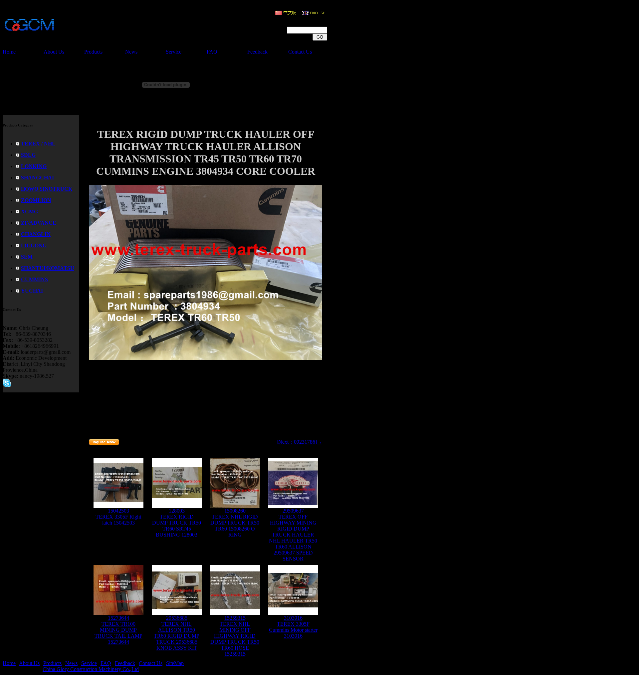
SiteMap (175, 663)
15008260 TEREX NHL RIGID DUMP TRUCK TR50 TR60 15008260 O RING (234, 523)
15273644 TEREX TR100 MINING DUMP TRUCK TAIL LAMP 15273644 (118, 630)
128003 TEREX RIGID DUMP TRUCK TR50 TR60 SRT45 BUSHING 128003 (176, 523)
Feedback (257, 52)
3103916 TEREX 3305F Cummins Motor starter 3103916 (293, 627)
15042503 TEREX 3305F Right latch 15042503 (118, 517)
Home (9, 52)
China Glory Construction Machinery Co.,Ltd (91, 669)
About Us (54, 52)
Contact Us (300, 52)
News (131, 52)
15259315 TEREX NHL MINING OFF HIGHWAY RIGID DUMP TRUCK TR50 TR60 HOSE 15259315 (234, 636)
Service (173, 52)
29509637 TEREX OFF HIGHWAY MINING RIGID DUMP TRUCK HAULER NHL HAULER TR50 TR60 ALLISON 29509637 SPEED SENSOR (293, 535)
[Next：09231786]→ (299, 442)
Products (93, 52)
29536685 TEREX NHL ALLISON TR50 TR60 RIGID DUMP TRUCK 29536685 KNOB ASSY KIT (176, 633)
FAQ (212, 52)
